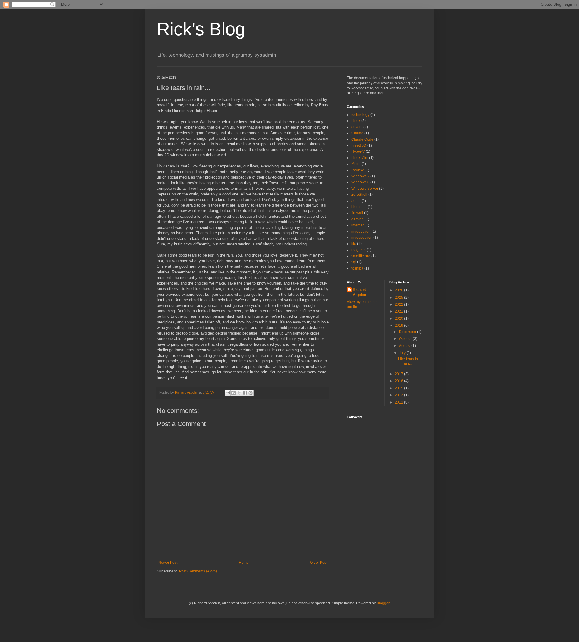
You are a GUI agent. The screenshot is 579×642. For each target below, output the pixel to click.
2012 (399, 402)
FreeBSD (358, 145)
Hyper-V (358, 151)
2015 (399, 388)
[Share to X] (239, 393)
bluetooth (359, 207)
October (406, 339)
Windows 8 (360, 182)
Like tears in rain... (408, 361)
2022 (399, 304)
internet (357, 225)
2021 (399, 311)
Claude (357, 133)
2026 (399, 290)
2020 (399, 318)
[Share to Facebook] (245, 393)
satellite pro (360, 256)
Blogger (383, 603)
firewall (357, 213)
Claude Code (362, 139)
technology (360, 115)
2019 (399, 325)
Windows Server (364, 188)
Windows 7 (360, 176)
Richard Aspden (359, 292)
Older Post (318, 562)
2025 (399, 297)
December (408, 332)
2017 (399, 374)
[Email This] (228, 393)
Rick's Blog (201, 29)
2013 (399, 395)
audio (356, 201)
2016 (399, 381)
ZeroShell (359, 194)
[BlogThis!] (233, 393)
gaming (357, 219)
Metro (356, 164)
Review (357, 170)
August (405, 346)
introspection (361, 237)
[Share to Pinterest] (251, 393)
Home (244, 562)
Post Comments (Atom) (198, 571)
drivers (356, 127)
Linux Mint (359, 158)
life (353, 244)
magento (358, 250)
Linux (355, 121)
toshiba (357, 268)
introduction (361, 231)
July (403, 353)
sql (353, 262)
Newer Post (167, 562)
